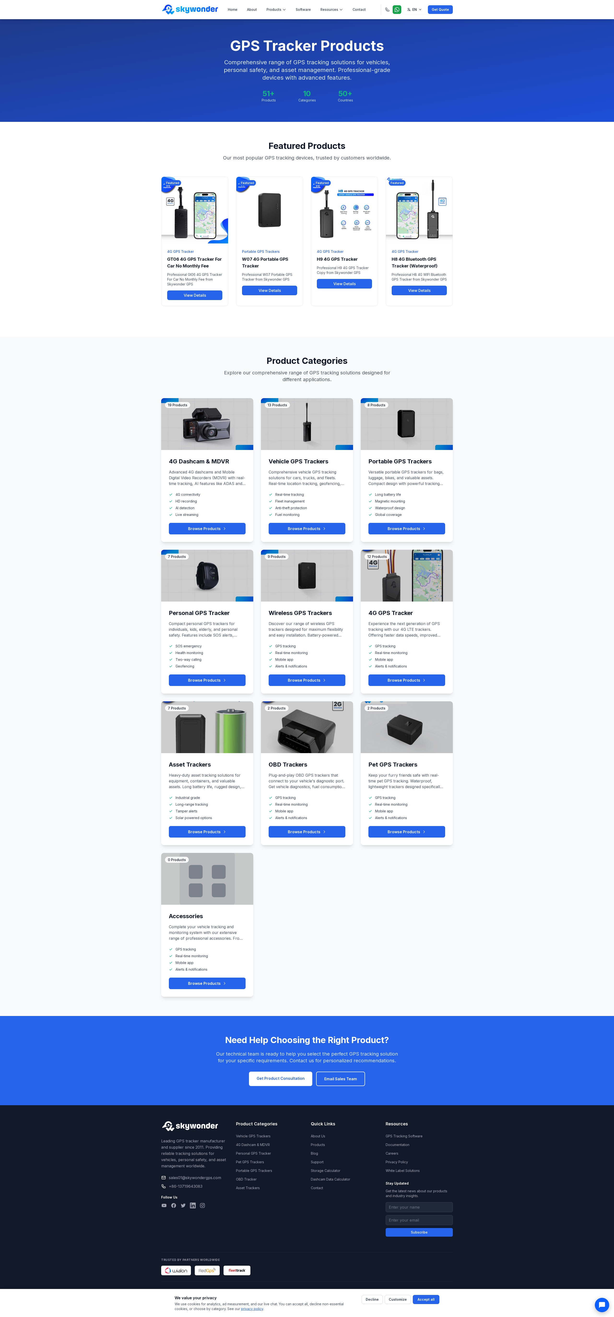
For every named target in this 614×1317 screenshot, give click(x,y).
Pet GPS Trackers (250, 1162)
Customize (398, 1299)
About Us (318, 1136)
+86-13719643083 (185, 1186)
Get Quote (440, 9)
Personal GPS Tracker (253, 1153)
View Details (195, 295)
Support (317, 1162)
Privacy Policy (397, 1162)
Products (273, 9)
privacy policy (252, 1309)
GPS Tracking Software (404, 1136)
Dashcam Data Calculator (330, 1179)
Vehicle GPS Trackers (253, 1136)
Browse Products (204, 528)
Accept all (426, 1299)
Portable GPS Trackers (254, 1171)
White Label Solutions (403, 1171)
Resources (329, 9)
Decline (372, 1299)
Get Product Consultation (281, 1078)
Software (303, 9)
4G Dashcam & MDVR (253, 1145)
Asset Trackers (248, 1188)
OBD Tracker (246, 1179)
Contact (359, 9)
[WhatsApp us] (397, 9)
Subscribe (419, 1232)
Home (232, 9)
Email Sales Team (340, 1078)
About (252, 9)
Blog (314, 1153)
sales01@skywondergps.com (195, 1177)
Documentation (397, 1145)
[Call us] (387, 9)
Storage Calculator (325, 1171)
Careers (392, 1153)
